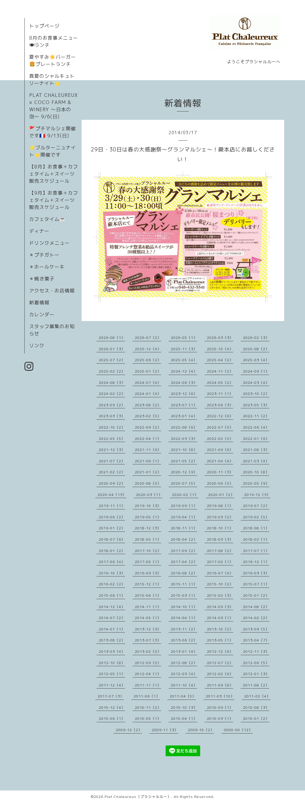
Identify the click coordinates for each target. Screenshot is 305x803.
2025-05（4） (184, 359)
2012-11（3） (256, 651)
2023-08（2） (148, 404)
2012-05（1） (112, 673)
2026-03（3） (220, 337)
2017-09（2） (184, 550)
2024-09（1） (256, 371)
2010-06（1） (112, 718)
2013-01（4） (184, 651)
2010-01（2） (256, 718)
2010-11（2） (148, 707)
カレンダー (42, 314)
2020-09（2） (112, 483)
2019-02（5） (256, 517)
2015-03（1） (184, 595)
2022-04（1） (148, 438)
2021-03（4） (256, 460)
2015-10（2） (220, 584)
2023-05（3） (256, 404)
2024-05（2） (220, 382)
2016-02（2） (112, 584)
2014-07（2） (112, 617)
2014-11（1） (148, 606)
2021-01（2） (148, 472)
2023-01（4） (184, 415)
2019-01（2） (112, 528)
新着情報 (39, 302)
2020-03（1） (149, 494)
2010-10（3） (184, 707)
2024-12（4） (184, 371)
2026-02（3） (256, 337)
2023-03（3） (112, 415)
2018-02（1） (256, 539)
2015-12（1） (148, 584)
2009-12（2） (129, 729)
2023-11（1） (220, 393)
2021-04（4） (220, 460)
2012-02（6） (220, 673)
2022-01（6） (256, 438)
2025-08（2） (256, 348)
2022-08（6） (184, 427)
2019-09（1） (184, 505)
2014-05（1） (148, 617)
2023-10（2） (256, 393)
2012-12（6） (220, 651)
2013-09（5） (256, 629)
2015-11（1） (184, 584)
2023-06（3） (220, 404)
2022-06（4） (256, 427)
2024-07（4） (148, 382)
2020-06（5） (220, 483)
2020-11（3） (220, 472)
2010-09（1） (220, 707)
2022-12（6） (220, 415)
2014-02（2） (256, 617)
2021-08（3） (256, 449)
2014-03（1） (220, 617)
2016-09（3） (148, 573)
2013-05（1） (220, 640)
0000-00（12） (238, 729)
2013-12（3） (148, 629)
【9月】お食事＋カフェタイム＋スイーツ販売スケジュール (53, 200)
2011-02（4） (257, 696)
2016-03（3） (256, 573)
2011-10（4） (184, 685)
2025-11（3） (184, 348)
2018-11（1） (184, 528)
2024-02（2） (112, 393)
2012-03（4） (184, 673)
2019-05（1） (148, 517)
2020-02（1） (185, 494)
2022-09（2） (148, 427)
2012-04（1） (148, 673)
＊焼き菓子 (42, 278)
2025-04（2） (220, 359)
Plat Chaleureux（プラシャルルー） (138, 796)
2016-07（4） (220, 573)
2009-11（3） (165, 729)
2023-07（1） (184, 404)
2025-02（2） (112, 371)
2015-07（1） (256, 584)
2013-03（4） (112, 651)
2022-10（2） (112, 427)
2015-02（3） (220, 595)
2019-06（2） (112, 517)
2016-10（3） (112, 573)
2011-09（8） (220, 685)
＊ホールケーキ (47, 266)
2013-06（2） (184, 640)
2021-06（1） (148, 460)
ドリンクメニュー (49, 243)
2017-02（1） (220, 561)
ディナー (39, 231)
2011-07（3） (111, 696)
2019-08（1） (220, 505)
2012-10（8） (112, 662)
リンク (36, 345)
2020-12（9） (184, 472)
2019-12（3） (257, 494)
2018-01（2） (112, 550)
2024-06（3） (184, 382)
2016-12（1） (256, 561)
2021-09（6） (220, 449)
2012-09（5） (148, 662)
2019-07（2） (256, 505)
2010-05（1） (148, 718)
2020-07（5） (184, 483)
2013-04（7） (256, 640)
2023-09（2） (112, 404)
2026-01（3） (112, 348)
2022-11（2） (256, 415)
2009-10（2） (201, 729)
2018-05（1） (148, 539)
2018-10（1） (220, 528)
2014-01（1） (112, 629)
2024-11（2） (220, 371)
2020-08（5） (148, 483)
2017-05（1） (148, 561)
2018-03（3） (220, 539)
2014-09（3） (220, 606)
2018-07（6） (112, 539)
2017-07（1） (256, 550)
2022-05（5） (112, 438)
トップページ (44, 26)
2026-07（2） (148, 337)
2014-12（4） (112, 606)
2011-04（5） (183, 696)
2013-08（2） (112, 640)
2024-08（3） (112, 382)
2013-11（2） (184, 629)
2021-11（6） (148, 449)
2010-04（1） (184, 718)
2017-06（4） (112, 561)
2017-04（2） (184, 561)
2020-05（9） (256, 483)
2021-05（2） (184, 460)
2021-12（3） (112, 449)
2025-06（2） (148, 359)
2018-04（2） (184, 539)
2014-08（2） (256, 606)
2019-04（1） (184, 517)
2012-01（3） (256, 673)
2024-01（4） (148, 393)
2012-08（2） (184, 662)
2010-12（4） (112, 707)
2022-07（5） (220, 427)
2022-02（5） (220, 438)
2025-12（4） (148, 348)
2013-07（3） (148, 640)
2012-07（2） (220, 662)
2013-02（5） (148, 651)
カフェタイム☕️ (47, 219)
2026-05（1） (184, 337)
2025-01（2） (148, 371)
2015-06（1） (112, 595)
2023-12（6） (184, 393)
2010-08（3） (256, 707)
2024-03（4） (256, 382)
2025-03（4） (256, 359)
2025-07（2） (112, 359)
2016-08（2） (184, 573)
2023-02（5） (148, 415)
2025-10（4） (220, 348)
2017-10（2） (148, 550)
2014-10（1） (184, 606)
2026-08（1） (112, 337)
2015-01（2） (256, 595)
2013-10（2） (220, 629)
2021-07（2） (112, 460)
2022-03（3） (184, 438)
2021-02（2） (112, 472)
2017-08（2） (220, 550)
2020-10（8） (256, 472)
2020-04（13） (112, 494)
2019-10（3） (148, 505)
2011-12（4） (112, 685)
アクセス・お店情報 (52, 290)
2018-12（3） (148, 528)
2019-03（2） (220, 517)
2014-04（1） (184, 617)
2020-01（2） (221, 494)
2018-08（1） (256, 528)
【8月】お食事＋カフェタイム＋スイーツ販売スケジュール (53, 173)
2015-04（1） (148, 595)
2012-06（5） (256, 662)
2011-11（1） (148, 685)
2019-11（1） (112, 505)
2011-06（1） (147, 696)
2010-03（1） (220, 718)
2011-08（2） (256, 685)
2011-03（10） (220, 696)
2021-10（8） (184, 449)
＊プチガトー (44, 255)
